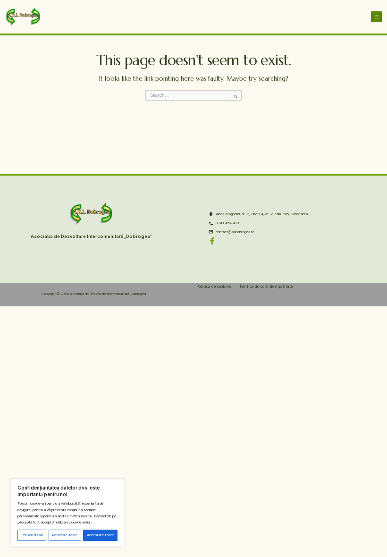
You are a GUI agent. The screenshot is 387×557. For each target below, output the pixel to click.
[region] (67, 513)
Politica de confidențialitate (266, 286)
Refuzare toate (65, 535)
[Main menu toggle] (376, 16)
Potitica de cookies (213, 286)
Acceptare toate (100, 535)
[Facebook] (212, 241)
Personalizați (32, 535)
